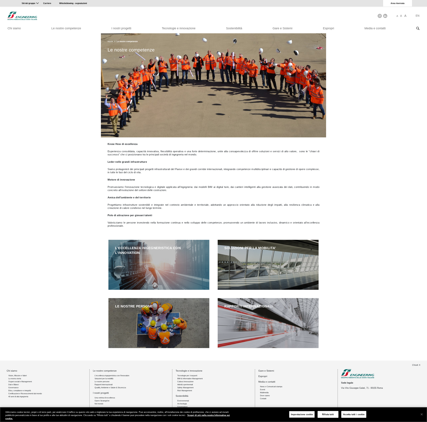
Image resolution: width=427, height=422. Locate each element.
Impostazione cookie (302, 414)
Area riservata (397, 3)
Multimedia (264, 393)
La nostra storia (14, 379)
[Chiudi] (421, 414)
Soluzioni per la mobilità (104, 379)
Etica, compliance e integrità (19, 391)
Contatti (263, 399)
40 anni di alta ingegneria (18, 397)
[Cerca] (418, 28)
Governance (13, 388)
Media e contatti (375, 28)
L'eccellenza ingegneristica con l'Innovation (112, 376)
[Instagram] (380, 16)
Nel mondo (99, 404)
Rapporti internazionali (103, 385)
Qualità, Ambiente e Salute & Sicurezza (110, 388)
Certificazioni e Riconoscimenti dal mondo (25, 394)
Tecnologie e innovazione (178, 28)
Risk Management (184, 391)
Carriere (47, 3)
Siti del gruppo (28, 3)
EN (417, 15)
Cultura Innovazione (185, 382)
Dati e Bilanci (13, 385)
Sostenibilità (234, 28)
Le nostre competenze (66, 28)
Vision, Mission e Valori (17, 376)
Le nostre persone (102, 382)
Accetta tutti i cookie (354, 414)
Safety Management (185, 388)
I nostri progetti (121, 28)
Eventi (262, 390)
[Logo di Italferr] (22, 16)
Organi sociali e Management (20, 382)
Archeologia (182, 404)
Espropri (328, 28)
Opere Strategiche (102, 401)
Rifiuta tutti (328, 414)
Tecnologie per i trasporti (187, 376)
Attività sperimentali (185, 385)
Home (110, 41)
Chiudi (415, 365)
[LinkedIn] (385, 16)
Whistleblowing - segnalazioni (73, 3)
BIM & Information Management (190, 379)
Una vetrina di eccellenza (105, 398)
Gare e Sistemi (282, 28)
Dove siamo (265, 396)
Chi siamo (14, 28)
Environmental (183, 401)
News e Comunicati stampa (271, 387)
